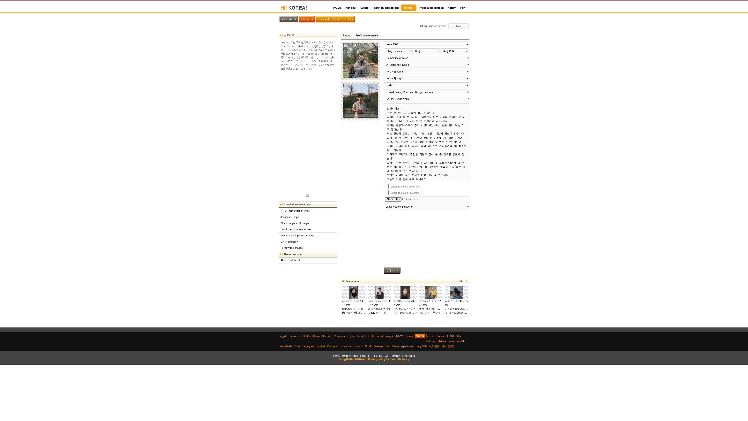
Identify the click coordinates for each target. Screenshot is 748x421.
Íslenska (430, 336)
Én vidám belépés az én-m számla (335, 19)
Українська (407, 346)
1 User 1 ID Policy (398, 359)
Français (389, 336)
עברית (399, 336)
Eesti (371, 336)
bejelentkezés (288, 19)
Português (308, 346)
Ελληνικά (339, 336)
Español (361, 336)
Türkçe (395, 346)
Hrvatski (409, 336)
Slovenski (358, 346)
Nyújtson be (392, 270)
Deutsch (326, 336)
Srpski (368, 346)
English (351, 336)
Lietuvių (430, 341)
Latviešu (441, 341)
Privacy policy (376, 359)
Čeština (307, 336)
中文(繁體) (448, 346)
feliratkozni (307, 19)
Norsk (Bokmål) (456, 341)
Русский (332, 346)
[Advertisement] (426, 237)
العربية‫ (283, 336)
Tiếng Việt (421, 346)
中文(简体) (434, 346)
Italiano (441, 336)
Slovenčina (345, 346)
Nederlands (286, 346)
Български (294, 336)
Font (458, 26)
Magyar (420, 335)
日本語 (451, 336)
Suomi (379, 336)
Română (320, 346)
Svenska (378, 346)
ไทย (387, 346)
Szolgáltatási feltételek (352, 359)
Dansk (316, 336)
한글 (459, 336)
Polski (297, 346)
